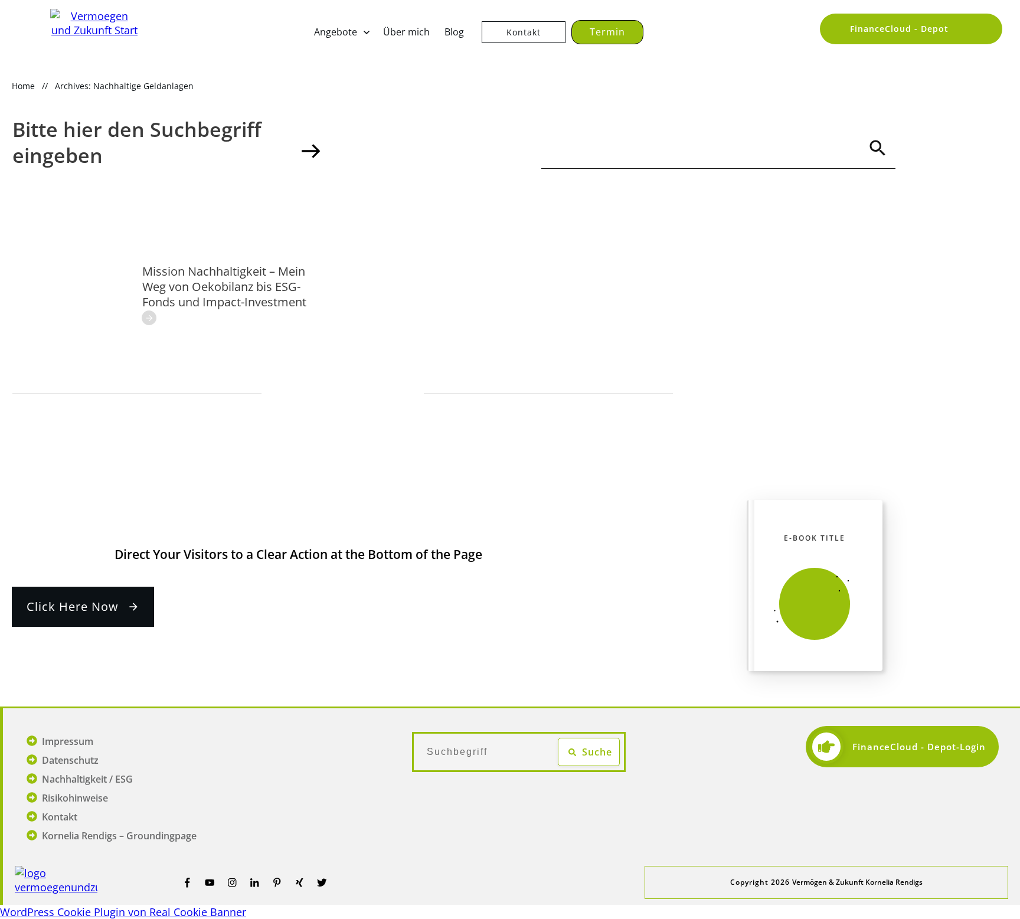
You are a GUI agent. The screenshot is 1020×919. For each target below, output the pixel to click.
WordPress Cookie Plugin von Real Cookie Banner (123, 912)
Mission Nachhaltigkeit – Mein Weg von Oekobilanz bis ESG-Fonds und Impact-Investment (224, 286)
